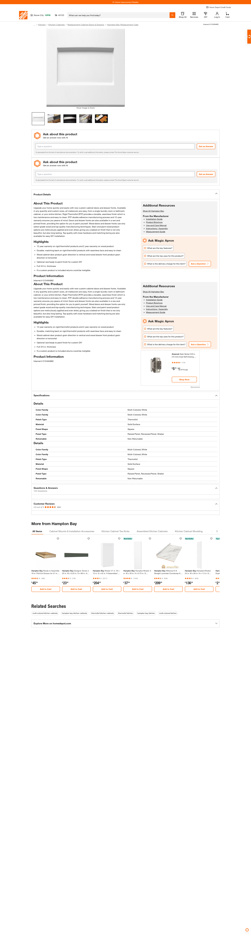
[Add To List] (58, 539)
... (34, 25)
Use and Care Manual (156, 225)
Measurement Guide (155, 231)
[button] (125, 194)
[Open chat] (249, 37)
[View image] (38, 118)
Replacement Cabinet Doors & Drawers (85, 24)
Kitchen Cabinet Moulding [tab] (188, 531)
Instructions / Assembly (157, 228)
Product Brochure (154, 222)
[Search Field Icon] (172, 15)
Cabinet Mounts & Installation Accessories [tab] (71, 531)
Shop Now (184, 379)
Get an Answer (206, 146)
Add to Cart (45, 589)
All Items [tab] (37, 531)
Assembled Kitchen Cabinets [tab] (152, 531)
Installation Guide (154, 219)
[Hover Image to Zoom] (85, 67)
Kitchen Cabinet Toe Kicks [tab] (115, 531)
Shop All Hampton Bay (153, 211)
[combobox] (118, 15)
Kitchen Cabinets (56, 24)
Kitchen (42, 24)
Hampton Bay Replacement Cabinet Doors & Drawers (132, 24)
